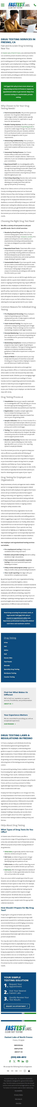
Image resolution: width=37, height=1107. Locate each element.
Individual (18, 1045)
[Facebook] (10, 1061)
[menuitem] (18, 642)
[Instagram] (27, 1061)
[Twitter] (14, 1061)
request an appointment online (16, 618)
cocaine (29, 237)
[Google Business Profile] (18, 1061)
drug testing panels (26, 127)
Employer (18, 1048)
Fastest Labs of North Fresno (12, 53)
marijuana (24, 237)
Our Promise (9, 724)
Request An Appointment (16, 1006)
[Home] (19, 5)
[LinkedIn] (23, 1061)
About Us (7, 704)
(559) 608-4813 (12, 86)
